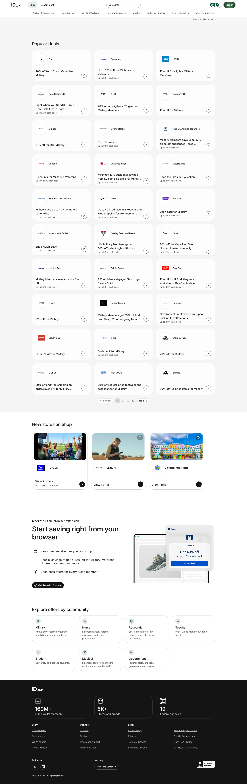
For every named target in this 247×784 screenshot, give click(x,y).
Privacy (132, 736)
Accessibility (135, 730)
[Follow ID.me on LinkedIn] (43, 767)
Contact (84, 736)
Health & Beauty (68, 13)
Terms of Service (137, 741)
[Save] (81, 437)
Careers (84, 730)
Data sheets (38, 736)
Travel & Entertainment (116, 13)
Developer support (90, 741)
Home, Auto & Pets (180, 13)
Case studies (39, 730)
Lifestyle (136, 13)
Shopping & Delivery (205, 13)
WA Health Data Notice (186, 747)
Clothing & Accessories (43, 13)
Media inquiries (88, 747)
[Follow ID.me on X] (35, 767)
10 (133, 400)
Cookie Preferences (184, 736)
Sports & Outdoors (90, 13)
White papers (39, 741)
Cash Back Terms (183, 741)
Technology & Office (156, 13)
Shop (32, 4)
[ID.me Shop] (18, 5)
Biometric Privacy (137, 747)
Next (141, 400)
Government (47, 4)
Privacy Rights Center (185, 730)
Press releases (39, 747)
